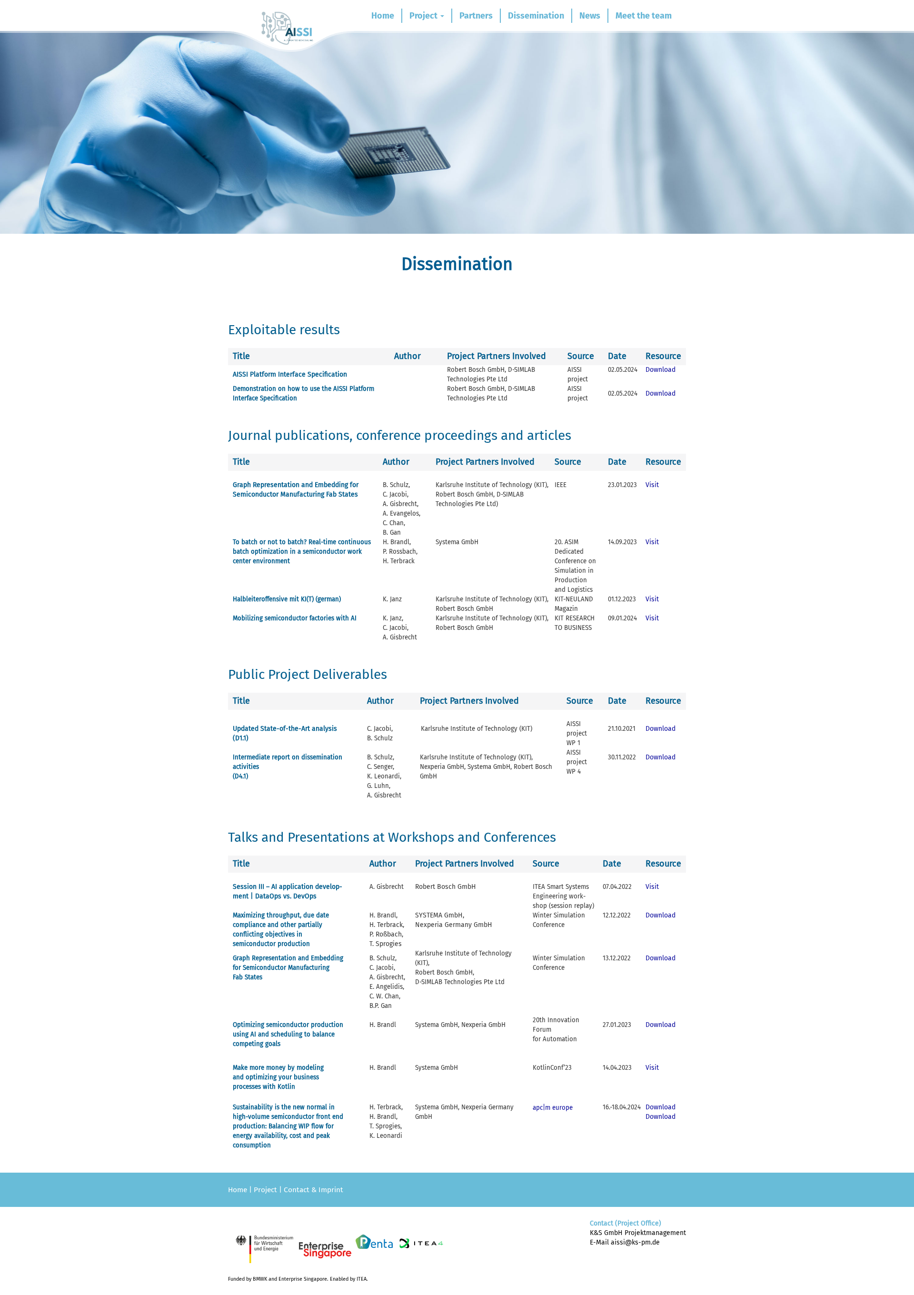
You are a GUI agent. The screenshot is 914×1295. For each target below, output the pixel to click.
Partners (476, 15)
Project (424, 15)
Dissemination (536, 15)
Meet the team (644, 15)
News (589, 15)
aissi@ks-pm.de (635, 1242)
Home (382, 15)
